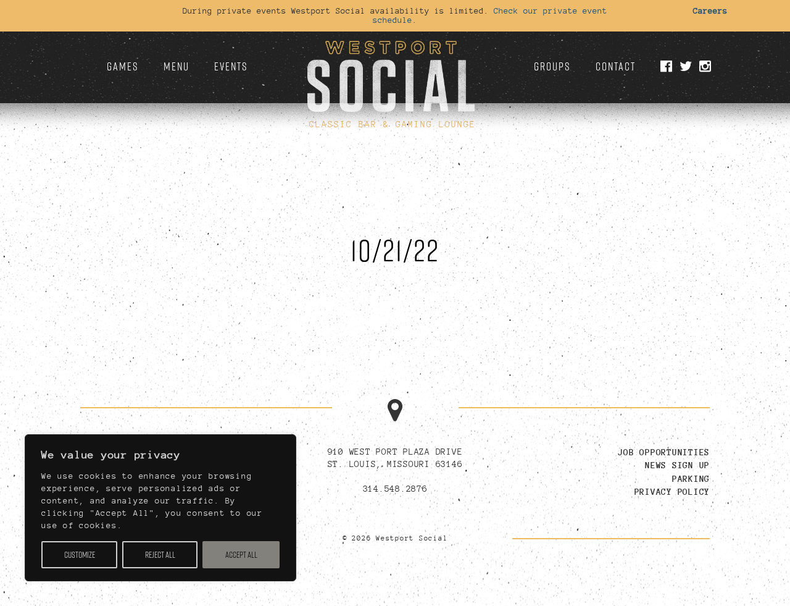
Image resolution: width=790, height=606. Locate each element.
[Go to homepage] (390, 72)
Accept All (241, 555)
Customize (79, 555)
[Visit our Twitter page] (688, 67)
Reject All (160, 555)
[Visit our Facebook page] (668, 67)
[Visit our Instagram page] (707, 67)
